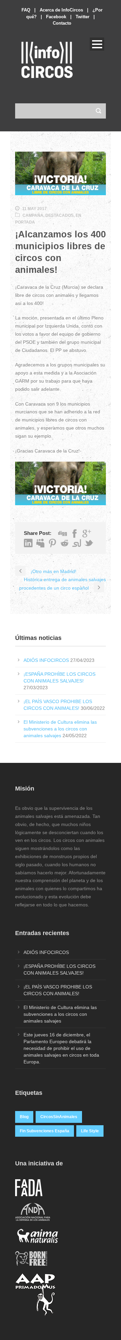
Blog (24, 1116)
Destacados (59, 215)
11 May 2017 (34, 208)
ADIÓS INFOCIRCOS (46, 660)
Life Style (90, 1131)
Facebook (56, 16)
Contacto (62, 23)
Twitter (82, 16)
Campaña (33, 215)
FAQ (26, 9)
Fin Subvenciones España (44, 1131)
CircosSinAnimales (58, 1116)
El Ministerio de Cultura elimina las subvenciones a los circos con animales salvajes (60, 728)
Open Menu (97, 44)
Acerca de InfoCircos (61, 9)
